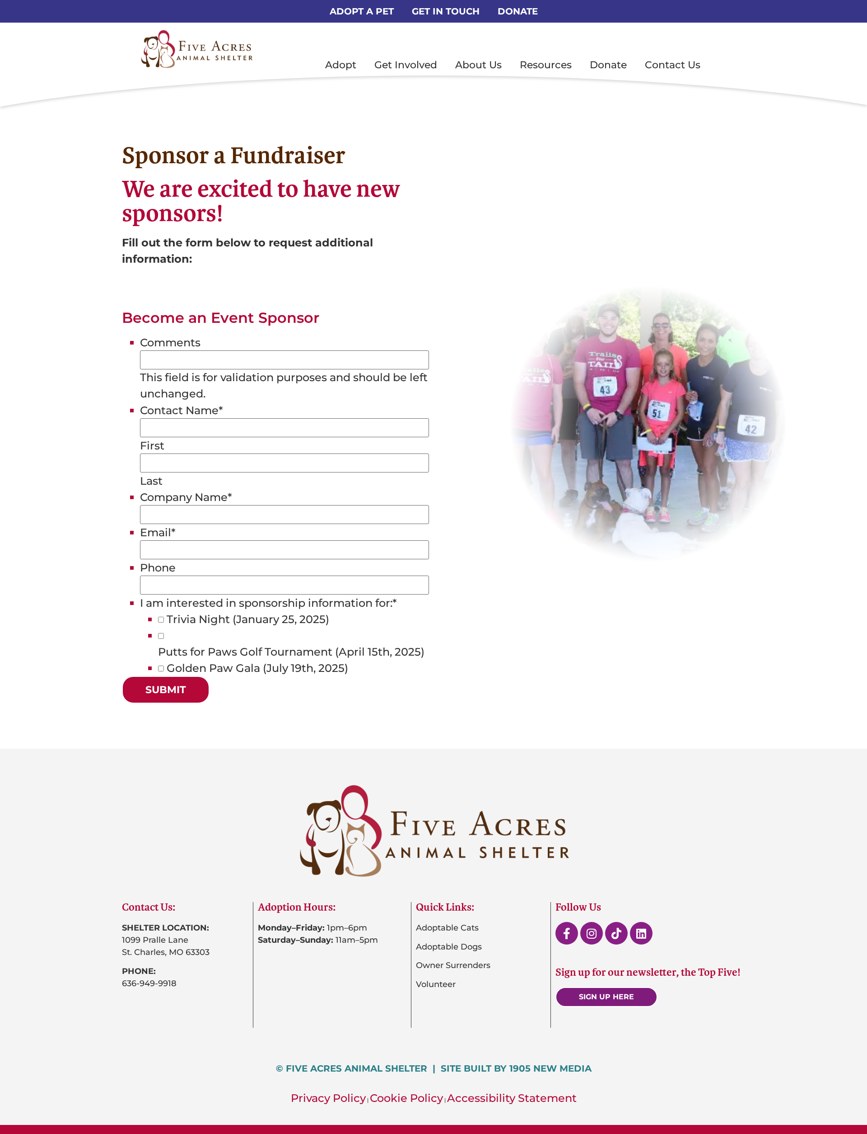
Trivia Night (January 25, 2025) (248, 619)
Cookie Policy (406, 1098)
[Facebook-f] (566, 933)
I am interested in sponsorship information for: (268, 603)
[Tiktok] (616, 933)
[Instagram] (591, 933)
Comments (170, 342)
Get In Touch (446, 11)
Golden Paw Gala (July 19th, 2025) (257, 668)
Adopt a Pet (362, 11)
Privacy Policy (328, 1098)
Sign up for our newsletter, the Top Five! (648, 972)
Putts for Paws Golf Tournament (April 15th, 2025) (291, 652)
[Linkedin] (641, 933)
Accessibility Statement (512, 1098)
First (152, 445)
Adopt (340, 65)
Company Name (186, 497)
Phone (158, 567)
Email (158, 532)
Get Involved (405, 65)
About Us (478, 65)
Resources (546, 65)
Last (151, 481)
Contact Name (181, 410)
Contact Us (672, 65)
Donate (518, 11)
